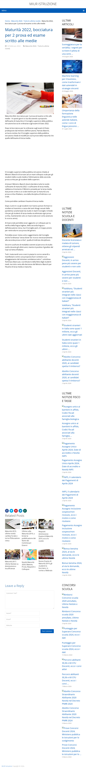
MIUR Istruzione (43, 4)
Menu (4, 10)
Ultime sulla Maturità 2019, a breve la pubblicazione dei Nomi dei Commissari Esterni (29, 538)
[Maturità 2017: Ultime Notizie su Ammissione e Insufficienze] (12, 554)
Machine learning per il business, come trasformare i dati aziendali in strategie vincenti (71, 82)
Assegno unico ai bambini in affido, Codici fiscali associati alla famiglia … (70, 429)
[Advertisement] (29, 66)
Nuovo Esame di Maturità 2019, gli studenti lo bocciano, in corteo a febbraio (45, 566)
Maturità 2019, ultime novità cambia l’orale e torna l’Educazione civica (12, 536)
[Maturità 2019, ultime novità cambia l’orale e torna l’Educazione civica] (12, 524)
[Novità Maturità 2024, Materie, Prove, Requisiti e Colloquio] (29, 554)
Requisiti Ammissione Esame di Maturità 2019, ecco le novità (46, 536)
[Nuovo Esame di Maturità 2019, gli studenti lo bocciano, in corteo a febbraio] (46, 554)
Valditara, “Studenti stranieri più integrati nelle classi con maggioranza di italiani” (71, 311)
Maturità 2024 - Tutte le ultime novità (25, 21)
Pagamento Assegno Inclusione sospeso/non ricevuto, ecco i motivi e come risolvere (72, 533)
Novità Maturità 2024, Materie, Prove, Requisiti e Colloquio (28, 565)
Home (7, 21)
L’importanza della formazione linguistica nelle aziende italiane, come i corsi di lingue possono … (70, 118)
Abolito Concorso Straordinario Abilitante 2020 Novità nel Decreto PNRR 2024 (71, 714)
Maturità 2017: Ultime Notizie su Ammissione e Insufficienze (11, 565)
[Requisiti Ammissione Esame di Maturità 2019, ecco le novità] (46, 524)
